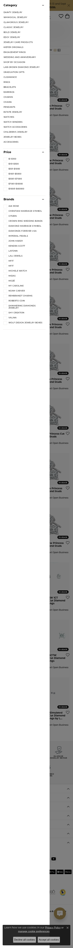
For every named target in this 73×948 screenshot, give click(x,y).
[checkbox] (10, 159)
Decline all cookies (24, 939)
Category (10, 5)
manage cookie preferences (33, 931)
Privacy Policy (53, 927)
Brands (9, 199)
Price (7, 152)
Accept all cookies (49, 939)
